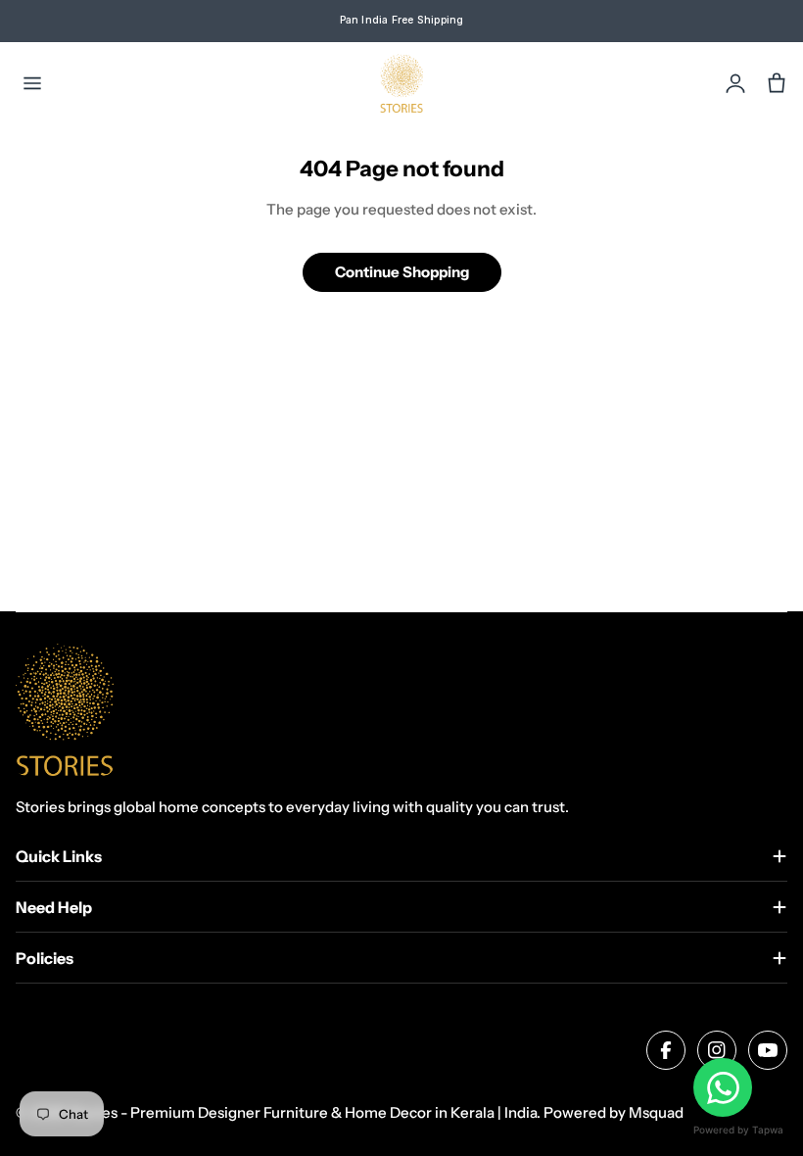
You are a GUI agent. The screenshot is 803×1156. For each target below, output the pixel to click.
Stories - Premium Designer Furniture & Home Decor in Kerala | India (303, 1112)
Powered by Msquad (613, 1112)
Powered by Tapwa (738, 1129)
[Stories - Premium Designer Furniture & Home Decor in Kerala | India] (402, 83)
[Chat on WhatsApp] (722, 1087)
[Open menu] (32, 83)
